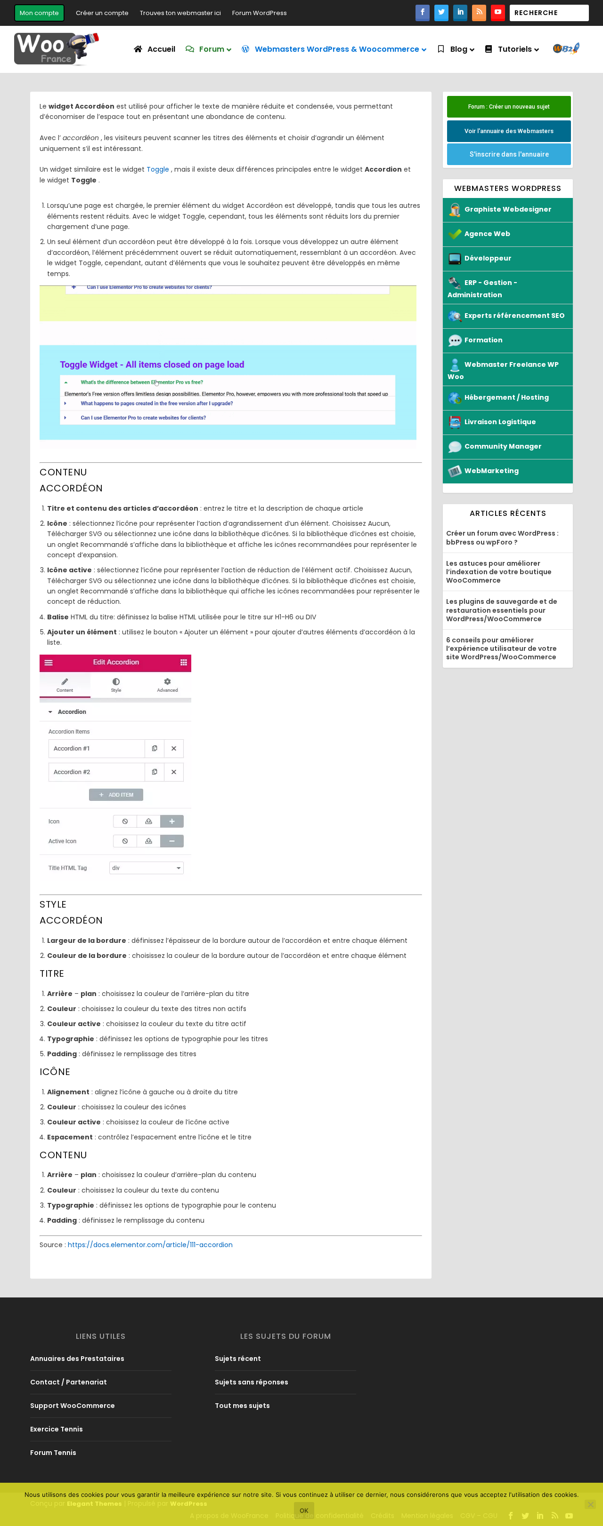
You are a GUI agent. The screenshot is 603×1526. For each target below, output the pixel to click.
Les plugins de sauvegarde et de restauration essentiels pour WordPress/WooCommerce (501, 610)
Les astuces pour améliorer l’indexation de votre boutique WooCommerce (499, 572)
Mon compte (39, 12)
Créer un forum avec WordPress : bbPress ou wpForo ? (502, 537)
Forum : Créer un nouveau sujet (509, 106)
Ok (304, 1510)
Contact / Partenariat (68, 1382)
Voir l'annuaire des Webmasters (509, 130)
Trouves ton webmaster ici (180, 12)
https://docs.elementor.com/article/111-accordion (150, 1244)
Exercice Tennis (56, 1429)
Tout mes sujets (242, 1405)
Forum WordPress (259, 12)
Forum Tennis (53, 1452)
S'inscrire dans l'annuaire (509, 154)
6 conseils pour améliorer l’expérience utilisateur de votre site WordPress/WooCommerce (501, 648)
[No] (590, 1504)
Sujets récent (238, 1358)
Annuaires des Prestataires (77, 1358)
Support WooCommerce (72, 1405)
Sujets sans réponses (251, 1382)
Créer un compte (102, 12)
